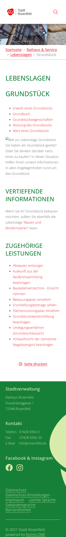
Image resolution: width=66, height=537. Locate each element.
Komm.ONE (35, 534)
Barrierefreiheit (18, 509)
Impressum (15, 499)
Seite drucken (35, 363)
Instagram (25, 473)
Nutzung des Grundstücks (32, 125)
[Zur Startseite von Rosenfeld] (19, 12)
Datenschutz (16, 489)
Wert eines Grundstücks (31, 131)
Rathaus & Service (42, 49)
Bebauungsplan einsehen (32, 299)
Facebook (14, 473)
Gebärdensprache (21, 504)
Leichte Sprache (42, 499)
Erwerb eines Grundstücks (32, 108)
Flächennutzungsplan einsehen (36, 310)
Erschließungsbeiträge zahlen (35, 305)
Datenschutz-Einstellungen (28, 494)
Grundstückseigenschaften (33, 119)
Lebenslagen (21, 54)
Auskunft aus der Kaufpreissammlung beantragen (27, 277)
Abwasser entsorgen (28, 265)
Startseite (14, 49)
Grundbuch (21, 114)
